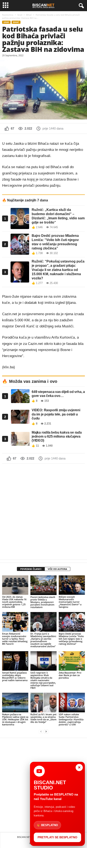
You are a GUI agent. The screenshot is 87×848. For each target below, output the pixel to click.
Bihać (29, 14)
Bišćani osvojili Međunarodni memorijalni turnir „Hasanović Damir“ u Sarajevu (70, 601)
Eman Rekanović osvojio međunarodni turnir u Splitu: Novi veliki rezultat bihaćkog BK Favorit (14, 638)
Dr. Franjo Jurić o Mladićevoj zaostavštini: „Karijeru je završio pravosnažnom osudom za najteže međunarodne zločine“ (43, 640)
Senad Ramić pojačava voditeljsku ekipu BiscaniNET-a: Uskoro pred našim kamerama (14, 676)
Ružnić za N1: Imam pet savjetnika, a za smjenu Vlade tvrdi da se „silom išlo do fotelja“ (43, 718)
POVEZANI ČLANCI (30, 569)
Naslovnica (7, 14)
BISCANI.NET (24, 837)
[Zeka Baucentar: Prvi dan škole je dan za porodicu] (72, 661)
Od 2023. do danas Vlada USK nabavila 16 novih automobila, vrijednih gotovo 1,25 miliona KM (14, 601)
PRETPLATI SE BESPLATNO (57, 837)
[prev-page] (41, 731)
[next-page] (46, 731)
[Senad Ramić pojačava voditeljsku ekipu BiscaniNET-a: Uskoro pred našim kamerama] (15, 661)
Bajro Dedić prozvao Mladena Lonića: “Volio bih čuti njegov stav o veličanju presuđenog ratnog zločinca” (71, 638)
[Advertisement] (43, 511)
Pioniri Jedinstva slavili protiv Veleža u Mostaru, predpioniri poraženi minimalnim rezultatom (42, 602)
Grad (19, 14)
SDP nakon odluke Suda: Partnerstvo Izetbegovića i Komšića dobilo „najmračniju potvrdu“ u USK (71, 719)
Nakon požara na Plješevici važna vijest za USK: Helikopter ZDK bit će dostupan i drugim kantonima (15, 719)
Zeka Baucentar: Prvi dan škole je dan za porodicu (70, 675)
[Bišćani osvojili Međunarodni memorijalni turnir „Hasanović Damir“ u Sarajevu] (72, 585)
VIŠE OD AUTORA (57, 569)
